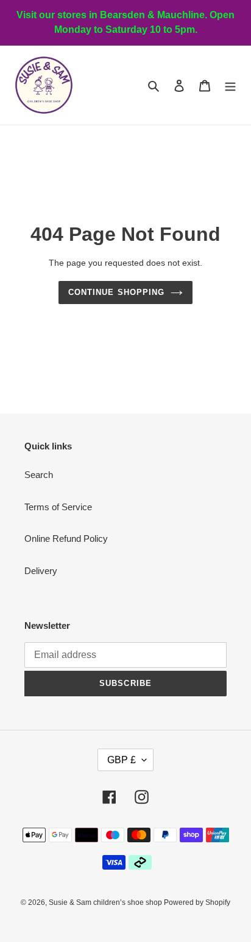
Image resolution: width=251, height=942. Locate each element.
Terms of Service (58, 507)
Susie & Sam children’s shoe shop (106, 902)
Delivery (40, 571)
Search (38, 474)
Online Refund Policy (66, 538)
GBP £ (121, 760)
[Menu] (230, 85)
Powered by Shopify (197, 902)
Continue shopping (116, 292)
